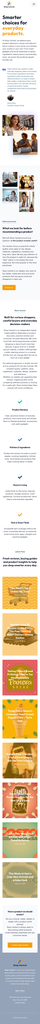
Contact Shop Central (20, 945)
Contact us (9, 288)
